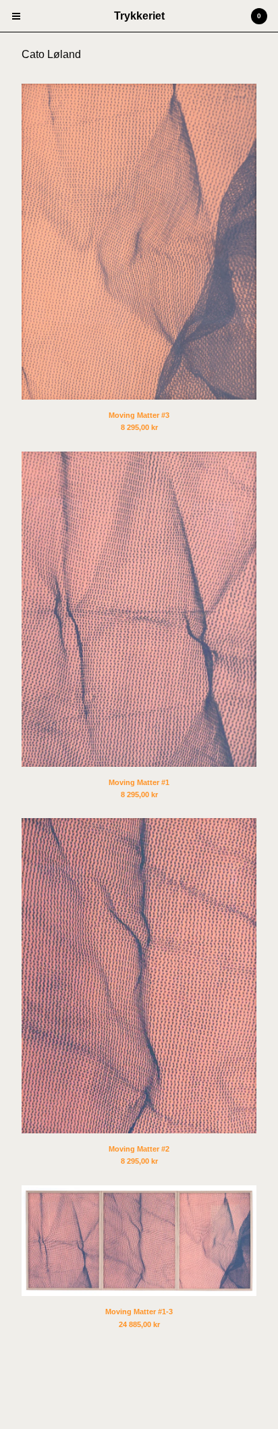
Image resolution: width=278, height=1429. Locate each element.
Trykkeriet (139, 16)
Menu (16, 16)
